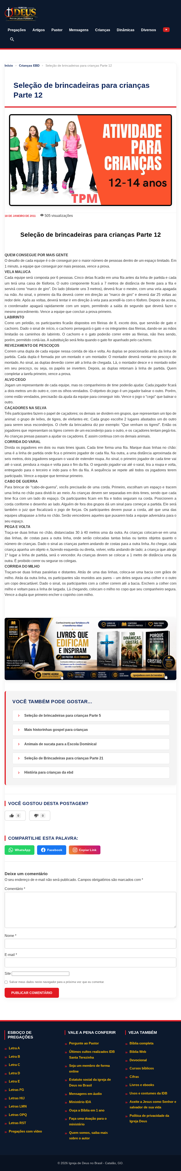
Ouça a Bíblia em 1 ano (86, 1110)
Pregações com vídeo (25, 1131)
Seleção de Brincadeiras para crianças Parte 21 (63, 758)
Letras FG (16, 1090)
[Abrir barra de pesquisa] (12, 39)
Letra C (14, 1065)
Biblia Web (138, 1052)
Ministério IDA (80, 1102)
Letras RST (17, 1123)
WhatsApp (22, 850)
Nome (10, 936)
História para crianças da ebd (48, 772)
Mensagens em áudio (85, 1094)
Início (9, 65)
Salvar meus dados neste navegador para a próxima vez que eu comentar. (56, 982)
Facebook (54, 850)
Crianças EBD (29, 65)
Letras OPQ (18, 1115)
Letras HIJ (17, 1098)
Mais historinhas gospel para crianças (56, 730)
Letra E (14, 1081)
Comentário (15, 889)
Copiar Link (87, 850)
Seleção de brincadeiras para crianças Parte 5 (62, 715)
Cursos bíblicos (142, 1068)
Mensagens (79, 30)
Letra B (14, 1056)
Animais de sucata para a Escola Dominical (60, 744)
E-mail (11, 955)
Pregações (17, 30)
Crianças (102, 30)
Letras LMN (18, 1106)
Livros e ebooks (142, 1085)
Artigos (38, 30)
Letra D (14, 1073)
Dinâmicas (125, 30)
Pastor (56, 30)
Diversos (148, 30)
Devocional (138, 1060)
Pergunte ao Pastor (84, 1043)
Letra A (14, 1048)
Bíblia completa (141, 1043)
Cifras (134, 1077)
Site (8, 973)
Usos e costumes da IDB (148, 1093)
